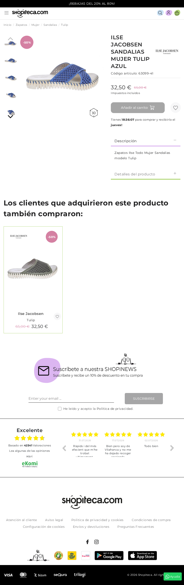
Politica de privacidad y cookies (97, 520)
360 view (94, 112)
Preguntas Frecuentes (135, 527)
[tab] (145, 140)
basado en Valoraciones (29, 445)
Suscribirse (144, 399)
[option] (86, 448)
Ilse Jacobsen (31, 314)
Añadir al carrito (134, 107)
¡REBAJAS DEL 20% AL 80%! (92, 4)
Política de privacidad (115, 409)
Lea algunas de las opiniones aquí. (29, 453)
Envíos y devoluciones (91, 527)
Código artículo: (124, 73)
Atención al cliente (21, 520)
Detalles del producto (134, 174)
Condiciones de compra (151, 520)
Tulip (31, 320)
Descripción (125, 141)
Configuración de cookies (44, 527)
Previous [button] (64, 448)
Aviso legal (54, 520)
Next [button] (172, 448)
